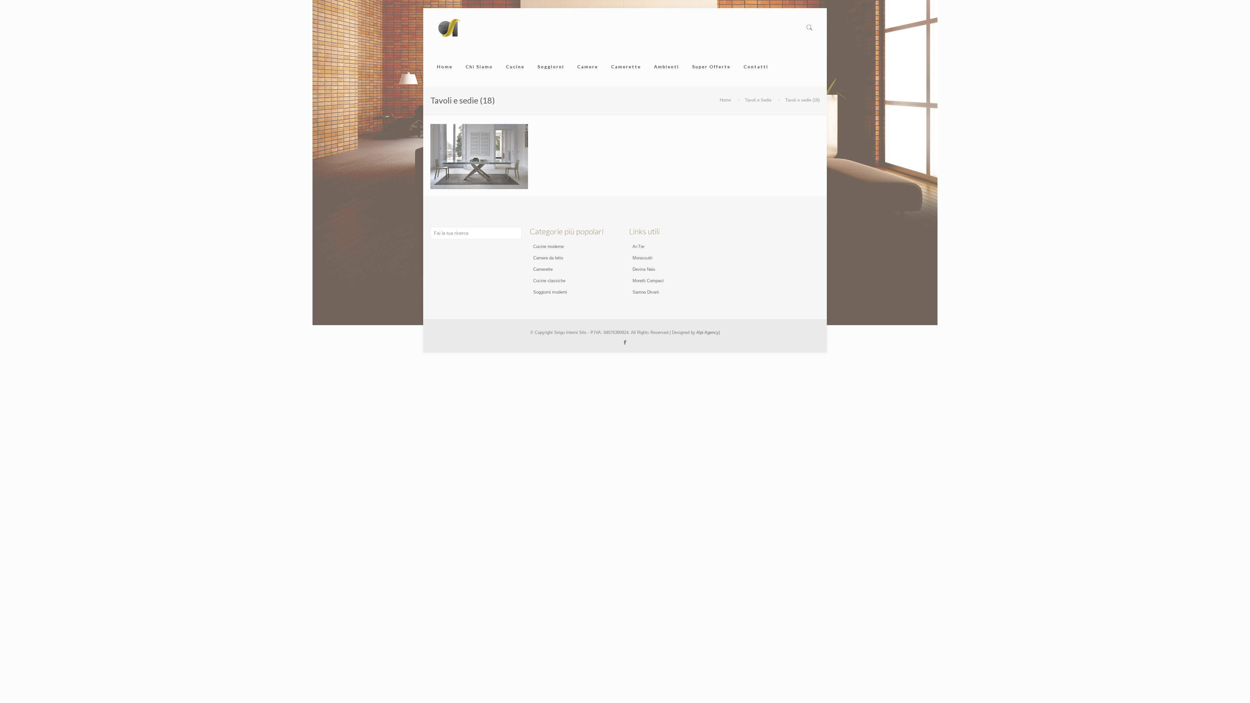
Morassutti (642, 257)
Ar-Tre (638, 246)
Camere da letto (548, 257)
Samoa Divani (645, 292)
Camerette (543, 269)
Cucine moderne (548, 246)
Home (725, 100)
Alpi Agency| (708, 332)
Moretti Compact (648, 280)
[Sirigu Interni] (449, 27)
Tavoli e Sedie (758, 100)
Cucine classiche (549, 280)
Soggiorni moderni (550, 292)
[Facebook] (624, 342)
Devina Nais (643, 269)
